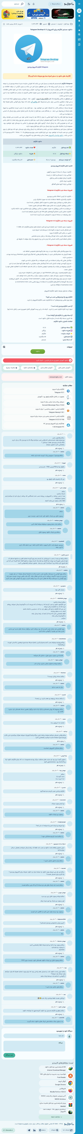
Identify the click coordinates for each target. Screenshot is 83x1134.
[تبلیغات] (79, 34)
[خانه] (79, 10)
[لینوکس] (79, 25)
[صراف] (13, 14)
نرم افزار (66, 24)
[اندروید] (79, 30)
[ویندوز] (79, 16)
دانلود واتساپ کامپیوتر (56, 135)
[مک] (79, 21)
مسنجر (53, 24)
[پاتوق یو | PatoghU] (69, 4)
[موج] (63, 14)
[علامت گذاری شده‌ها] (79, 44)
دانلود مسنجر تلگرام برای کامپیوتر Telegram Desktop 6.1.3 (51, 29)
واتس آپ (34, 102)
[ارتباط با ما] (79, 39)
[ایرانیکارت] (38, 14)
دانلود (38, 351)
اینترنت (59, 24)
